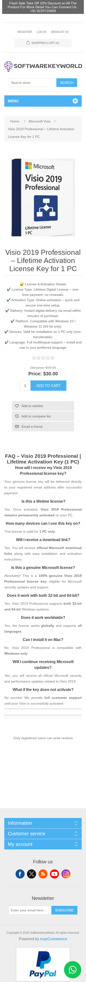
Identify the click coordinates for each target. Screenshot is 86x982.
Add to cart (48, 386)
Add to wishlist (32, 406)
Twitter (31, 873)
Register (24, 32)
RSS (43, 873)
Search (67, 83)
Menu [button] (13, 101)
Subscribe (64, 910)
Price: (35, 374)
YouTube (54, 873)
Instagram (65, 873)
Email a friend (32, 426)
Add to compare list (36, 416)
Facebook (20, 873)
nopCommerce (53, 939)
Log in (41, 32)
